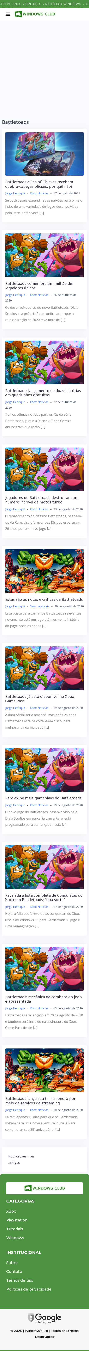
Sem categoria (39, 606)
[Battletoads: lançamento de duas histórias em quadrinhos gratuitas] (44, 362)
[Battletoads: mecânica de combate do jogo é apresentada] (44, 968)
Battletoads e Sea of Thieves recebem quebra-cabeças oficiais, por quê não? (39, 184)
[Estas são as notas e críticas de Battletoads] (44, 570)
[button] (8, 14)
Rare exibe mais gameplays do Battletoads (43, 798)
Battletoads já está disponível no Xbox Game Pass (39, 698)
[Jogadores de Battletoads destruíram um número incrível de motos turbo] (44, 469)
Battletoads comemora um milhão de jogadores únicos (38, 285)
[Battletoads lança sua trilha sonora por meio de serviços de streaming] (44, 1070)
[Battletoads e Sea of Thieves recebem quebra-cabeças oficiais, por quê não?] (44, 153)
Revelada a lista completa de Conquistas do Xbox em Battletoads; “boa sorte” (44, 897)
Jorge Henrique (15, 193)
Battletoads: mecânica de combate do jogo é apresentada (43, 999)
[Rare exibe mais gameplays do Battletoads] (44, 769)
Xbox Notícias (39, 193)
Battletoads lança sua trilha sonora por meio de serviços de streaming (40, 1100)
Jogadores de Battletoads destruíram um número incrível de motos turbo (41, 499)
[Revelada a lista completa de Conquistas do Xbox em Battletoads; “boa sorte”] (44, 866)
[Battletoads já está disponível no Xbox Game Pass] (44, 668)
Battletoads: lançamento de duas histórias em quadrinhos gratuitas (43, 393)
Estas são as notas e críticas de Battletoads (44, 599)
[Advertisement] (44, 66)
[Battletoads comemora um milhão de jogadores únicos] (44, 255)
